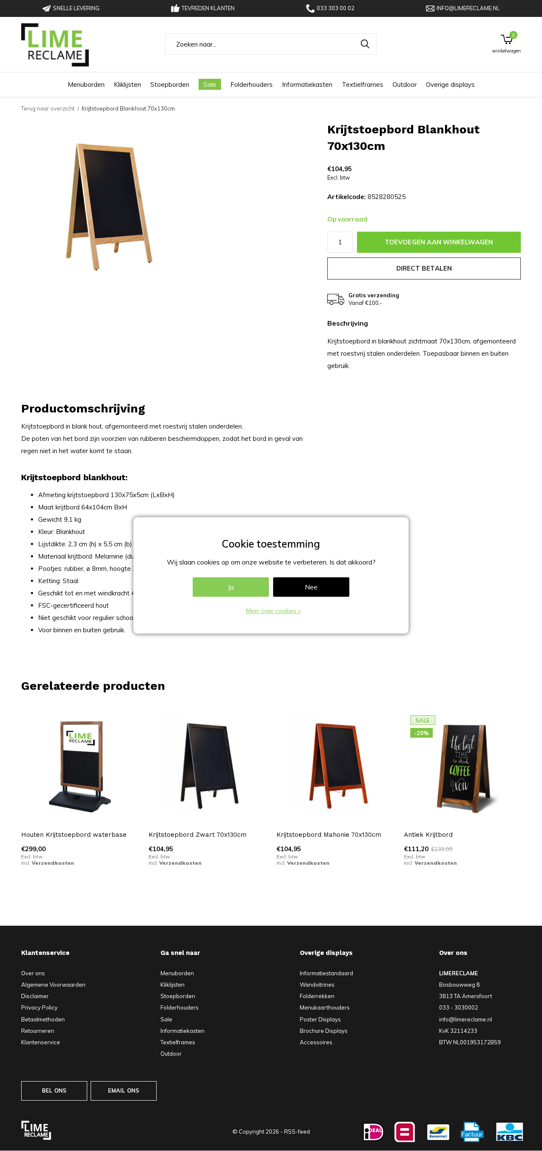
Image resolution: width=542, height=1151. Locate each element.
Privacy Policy (39, 1007)
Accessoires (316, 1042)
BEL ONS (54, 1090)
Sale (209, 84)
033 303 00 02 (335, 8)
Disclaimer (35, 996)
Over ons (33, 973)
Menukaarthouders (325, 1007)
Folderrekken (317, 996)
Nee (311, 587)
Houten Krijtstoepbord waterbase (74, 834)
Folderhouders (251, 84)
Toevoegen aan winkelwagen (439, 242)
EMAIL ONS (124, 1090)
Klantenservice (40, 1042)
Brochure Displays (324, 1030)
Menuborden (86, 84)
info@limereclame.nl (468, 8)
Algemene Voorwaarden (53, 984)
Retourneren (37, 1030)
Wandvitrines (317, 984)
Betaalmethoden (43, 1019)
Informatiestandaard (326, 973)
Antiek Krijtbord (428, 834)
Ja (231, 587)
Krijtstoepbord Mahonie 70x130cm (329, 834)
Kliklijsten (127, 84)
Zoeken (365, 44)
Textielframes (362, 84)
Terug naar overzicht (48, 108)
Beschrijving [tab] (347, 323)
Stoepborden (169, 84)
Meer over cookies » (273, 611)
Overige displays (450, 84)
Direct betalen (424, 268)
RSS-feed (297, 1131)
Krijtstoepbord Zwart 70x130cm (197, 834)
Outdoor (405, 84)
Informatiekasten (307, 84)
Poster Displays (320, 1019)
